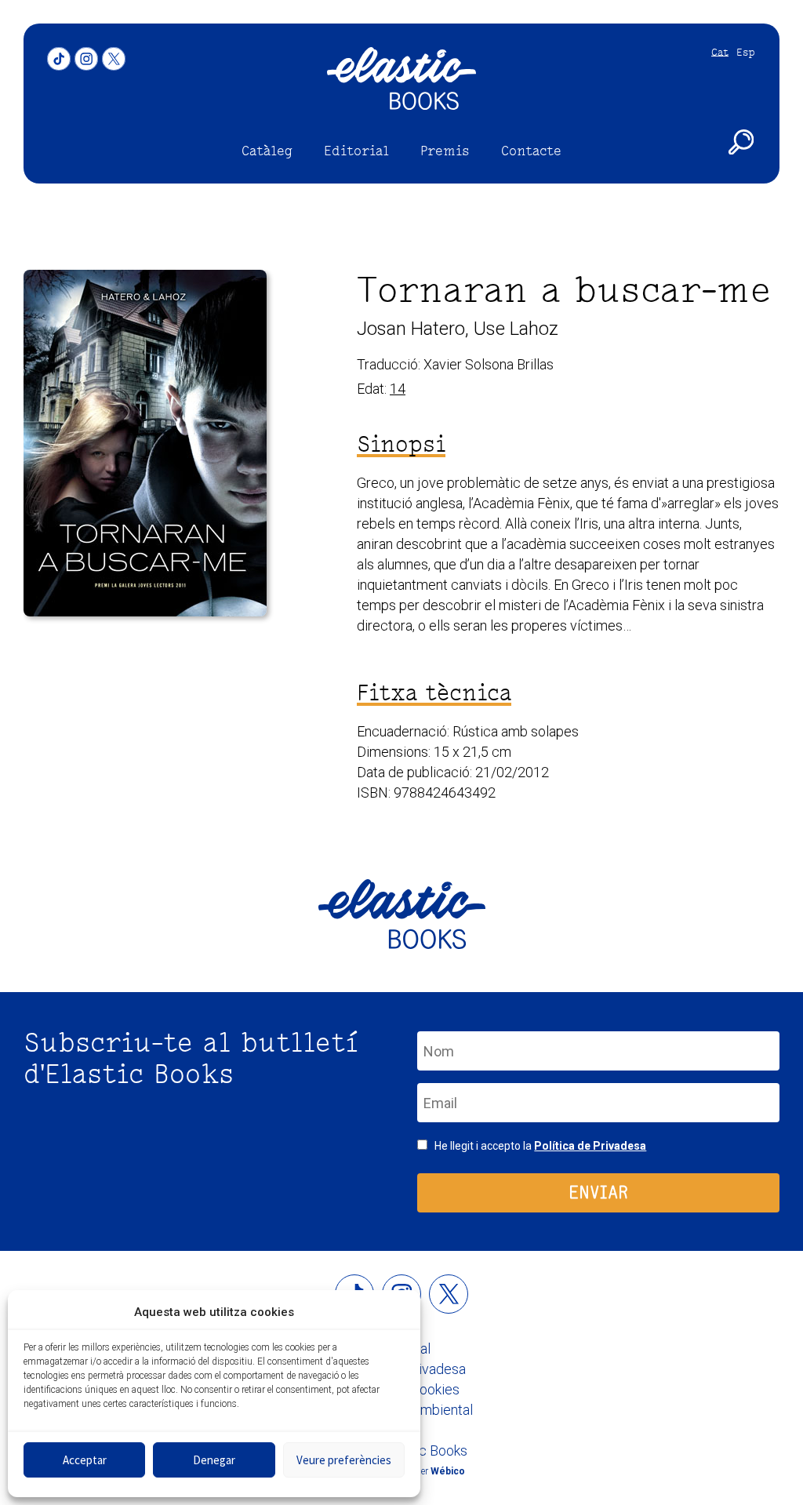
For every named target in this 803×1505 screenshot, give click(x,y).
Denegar (214, 1459)
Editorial (356, 150)
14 (397, 388)
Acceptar (85, 1459)
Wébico (448, 1471)
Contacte (531, 150)
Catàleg (267, 150)
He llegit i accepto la (540, 1146)
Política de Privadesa (590, 1146)
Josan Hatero (411, 329)
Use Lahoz (516, 329)
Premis (445, 150)
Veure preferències (343, 1459)
